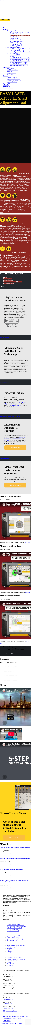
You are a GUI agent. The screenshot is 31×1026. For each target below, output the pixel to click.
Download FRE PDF (11, 675)
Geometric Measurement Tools (15, 40)
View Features (15, 447)
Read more (10, 854)
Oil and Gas (10, 74)
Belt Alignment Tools (12, 70)
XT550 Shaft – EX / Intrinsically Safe (20, 35)
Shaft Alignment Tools (12, 31)
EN (1, 0)
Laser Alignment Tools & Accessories (20, 52)
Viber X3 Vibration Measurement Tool (20, 61)
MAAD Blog (10, 963)
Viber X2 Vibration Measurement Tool (20, 59)
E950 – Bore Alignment (16, 44)
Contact (9, 953)
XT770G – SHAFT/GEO (16, 41)
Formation (9, 948)
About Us (9, 962)
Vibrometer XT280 (15, 55)
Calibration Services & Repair (14, 80)
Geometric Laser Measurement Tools (16, 926)
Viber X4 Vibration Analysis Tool (19, 62)
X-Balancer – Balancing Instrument (19, 65)
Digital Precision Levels (13, 931)
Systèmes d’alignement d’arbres (15, 936)
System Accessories (15, 485)
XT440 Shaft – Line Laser (17, 37)
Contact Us (9, 965)
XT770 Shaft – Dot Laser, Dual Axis (19, 32)
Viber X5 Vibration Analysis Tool (19, 64)
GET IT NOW (14, 837)
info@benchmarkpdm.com (10, 1011)
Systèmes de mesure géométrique (15, 939)
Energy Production (11, 73)
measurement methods (15, 438)
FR (3, 0)
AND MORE (6, 1021)
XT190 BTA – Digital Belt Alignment (20, 49)
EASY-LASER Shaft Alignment (15, 925)
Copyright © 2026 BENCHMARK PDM (11, 1023)
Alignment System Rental (13, 79)
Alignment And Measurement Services (17, 959)
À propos (9, 951)
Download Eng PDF (11, 667)
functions (6, 440)
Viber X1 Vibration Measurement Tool (20, 58)
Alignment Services (12, 77)
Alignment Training (12, 82)
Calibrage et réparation (12, 947)
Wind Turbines (14, 38)
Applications (10, 950)
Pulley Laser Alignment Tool (14, 928)
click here (27, 542)
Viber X (12, 56)
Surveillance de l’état (12, 940)
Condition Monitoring (12, 53)
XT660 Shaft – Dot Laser (16, 34)
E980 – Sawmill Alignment (17, 43)
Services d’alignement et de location (16, 945)
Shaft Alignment (11, 68)
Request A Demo (11, 654)
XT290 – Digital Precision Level (18, 46)
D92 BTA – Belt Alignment (17, 50)
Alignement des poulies (13, 937)
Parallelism (9, 71)
